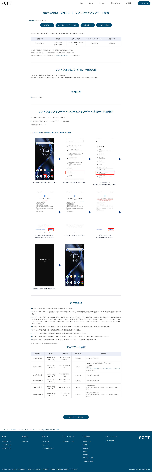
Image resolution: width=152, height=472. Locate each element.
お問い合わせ (109, 441)
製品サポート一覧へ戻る (76, 417)
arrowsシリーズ (22, 429)
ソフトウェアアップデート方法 (67, 25)
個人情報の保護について (20, 469)
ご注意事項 (87, 25)
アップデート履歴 (103, 25)
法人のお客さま (115, 3)
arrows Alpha (32, 429)
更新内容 (46, 25)
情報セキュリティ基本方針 (35, 469)
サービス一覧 (46, 441)
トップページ (5, 429)
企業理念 (85, 451)
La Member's (46, 445)
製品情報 (13, 429)
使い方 (91, 3)
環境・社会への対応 (88, 458)
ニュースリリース (111, 437)
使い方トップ (25, 441)
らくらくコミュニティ (48, 448)
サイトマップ (73, 469)
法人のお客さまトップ (68, 441)
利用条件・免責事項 (7, 469)
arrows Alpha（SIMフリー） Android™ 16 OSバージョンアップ (103, 368)
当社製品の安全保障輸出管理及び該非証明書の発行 (56, 469)
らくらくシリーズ (7, 445)
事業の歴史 (85, 454)
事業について (86, 448)
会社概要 (85, 445)
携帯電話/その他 (6, 448)
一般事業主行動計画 (88, 461)
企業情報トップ (87, 441)
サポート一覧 (144, 3)
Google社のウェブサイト (63, 55)
